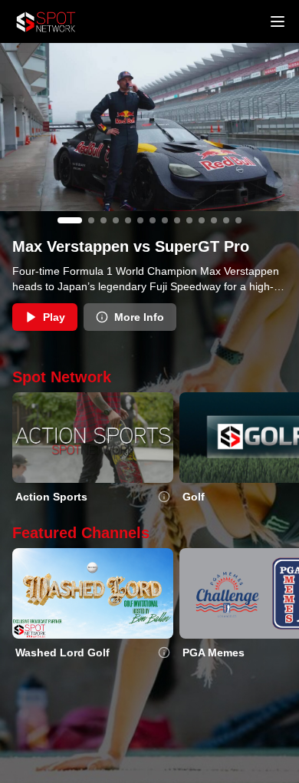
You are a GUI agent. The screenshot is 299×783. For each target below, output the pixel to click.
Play (54, 317)
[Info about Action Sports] (164, 497)
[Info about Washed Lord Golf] (164, 652)
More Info (139, 317)
